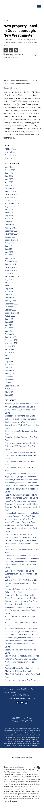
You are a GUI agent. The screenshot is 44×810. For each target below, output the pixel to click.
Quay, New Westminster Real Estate (19, 571)
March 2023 (10, 294)
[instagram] (26, 702)
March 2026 (10, 185)
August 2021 (10, 352)
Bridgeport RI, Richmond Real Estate (20, 415)
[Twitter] (22, 702)
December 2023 (11, 267)
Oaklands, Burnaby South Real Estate (20, 555)
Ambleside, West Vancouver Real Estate (21, 403)
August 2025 (10, 206)
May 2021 (9, 361)
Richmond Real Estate (14, 592)
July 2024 (9, 246)
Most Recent (10, 167)
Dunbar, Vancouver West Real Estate (20, 473)
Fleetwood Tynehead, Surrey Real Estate (21, 498)
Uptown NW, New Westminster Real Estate (22, 656)
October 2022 (10, 309)
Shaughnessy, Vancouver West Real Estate (22, 607)
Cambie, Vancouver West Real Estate (20, 422)
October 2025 (10, 200)
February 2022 (11, 334)
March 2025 (10, 221)
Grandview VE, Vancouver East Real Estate (22, 504)
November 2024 (11, 234)
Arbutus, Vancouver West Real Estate (20, 406)
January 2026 (10, 191)
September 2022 (12, 313)
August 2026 (10, 170)
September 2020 (12, 385)
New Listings (10, 152)
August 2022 (10, 316)
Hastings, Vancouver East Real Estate (20, 516)
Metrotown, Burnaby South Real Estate (20, 540)
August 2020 (10, 388)
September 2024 (12, 240)
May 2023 (9, 288)
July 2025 (9, 209)
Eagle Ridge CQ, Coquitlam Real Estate (20, 476)
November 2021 (11, 343)
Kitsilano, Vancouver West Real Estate (20, 522)
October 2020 (10, 382)
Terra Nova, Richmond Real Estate (19, 640)
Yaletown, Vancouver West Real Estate (20, 680)
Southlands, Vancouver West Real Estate (21, 628)
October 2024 (10, 237)
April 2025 (9, 218)
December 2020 (11, 376)
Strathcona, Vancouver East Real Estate (21, 634)
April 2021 (9, 364)
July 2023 (9, 282)
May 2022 (9, 325)
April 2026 (9, 182)
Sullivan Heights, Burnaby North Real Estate (22, 637)
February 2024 (11, 261)
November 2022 (11, 306)
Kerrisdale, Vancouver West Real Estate (21, 519)
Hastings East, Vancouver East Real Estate (22, 513)
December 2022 (11, 303)
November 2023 (11, 270)
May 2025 (9, 215)
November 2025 (11, 197)
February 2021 (11, 370)
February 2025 (11, 224)
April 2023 (9, 291)
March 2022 (10, 331)
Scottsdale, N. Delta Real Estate (18, 604)
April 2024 (9, 255)
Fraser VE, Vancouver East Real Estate (20, 501)
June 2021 (9, 358)
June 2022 (9, 322)
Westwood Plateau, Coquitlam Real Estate (22, 668)
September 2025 (12, 203)
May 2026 (9, 179)
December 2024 (11, 231)
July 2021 (9, 355)
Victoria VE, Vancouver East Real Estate (21, 659)
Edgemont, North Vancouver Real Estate (21, 479)
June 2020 (9, 395)
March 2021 (10, 367)
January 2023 (10, 300)
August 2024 (10, 243)
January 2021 (10, 373)
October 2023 (10, 273)
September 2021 (12, 349)
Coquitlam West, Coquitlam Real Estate (20, 452)
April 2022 (9, 328)
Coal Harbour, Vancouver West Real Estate (22, 443)
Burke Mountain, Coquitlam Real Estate (20, 419)
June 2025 (9, 212)
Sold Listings (10, 158)
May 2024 (9, 252)
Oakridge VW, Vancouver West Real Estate (22, 558)
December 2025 (11, 194)
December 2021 (11, 340)
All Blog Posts (10, 149)
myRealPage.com (26, 757)
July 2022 (9, 319)
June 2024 (9, 249)
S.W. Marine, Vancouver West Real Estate (21, 601)
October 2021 (10, 346)
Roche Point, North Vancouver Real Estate (22, 598)
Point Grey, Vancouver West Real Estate (21, 561)
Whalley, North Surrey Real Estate (18, 671)
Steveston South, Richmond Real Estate (21, 631)
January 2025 (10, 227)
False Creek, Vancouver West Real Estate (21, 495)
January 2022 (10, 337)
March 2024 (10, 258)
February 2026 (11, 188)
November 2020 (11, 379)
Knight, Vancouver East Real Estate (19, 525)
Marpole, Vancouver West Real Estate (20, 537)
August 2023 (10, 279)
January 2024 (10, 264)
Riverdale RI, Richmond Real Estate (19, 595)
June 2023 (9, 285)
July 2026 (9, 173)
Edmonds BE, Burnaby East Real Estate (21, 482)
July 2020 (9, 392)
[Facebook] (17, 702)
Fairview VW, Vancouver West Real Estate (22, 485)
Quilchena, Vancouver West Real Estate (21, 580)
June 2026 (9, 176)
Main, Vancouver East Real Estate (18, 534)
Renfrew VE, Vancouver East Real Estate (21, 589)
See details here (10, 88)
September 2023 (12, 276)
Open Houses (10, 155)
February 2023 (11, 297)
